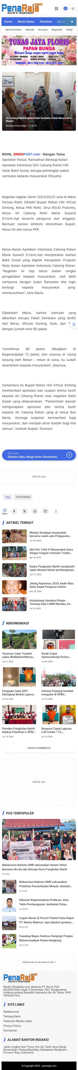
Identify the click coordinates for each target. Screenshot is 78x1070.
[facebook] (14, 511)
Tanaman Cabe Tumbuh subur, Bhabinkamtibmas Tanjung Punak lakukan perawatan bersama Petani (19, 655)
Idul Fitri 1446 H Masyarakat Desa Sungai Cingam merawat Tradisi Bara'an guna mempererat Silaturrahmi (51, 551)
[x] (24, 511)
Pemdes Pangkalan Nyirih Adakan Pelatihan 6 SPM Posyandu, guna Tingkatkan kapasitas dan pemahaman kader (18, 730)
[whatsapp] (35, 511)
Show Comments (39, 748)
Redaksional (11, 1011)
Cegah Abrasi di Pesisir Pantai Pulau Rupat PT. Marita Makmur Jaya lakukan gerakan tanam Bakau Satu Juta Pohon (46, 920)
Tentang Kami (12, 1016)
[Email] (45, 511)
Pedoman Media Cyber (17, 1021)
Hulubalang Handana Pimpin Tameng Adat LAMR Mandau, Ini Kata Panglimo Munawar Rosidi (50, 602)
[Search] (56, 8)
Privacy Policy (12, 1025)
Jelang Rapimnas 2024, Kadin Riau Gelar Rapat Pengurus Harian (51, 585)
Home (8, 21)
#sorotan (43, 29)
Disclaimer (10, 1030)
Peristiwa (46, 21)
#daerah (29, 29)
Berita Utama (26, 21)
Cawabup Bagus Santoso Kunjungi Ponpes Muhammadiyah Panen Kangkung (46, 938)
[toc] (74, 324)
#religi (69, 29)
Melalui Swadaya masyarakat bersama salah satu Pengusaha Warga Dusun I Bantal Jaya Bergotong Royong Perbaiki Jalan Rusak (51, 534)
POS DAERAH (23, 497)
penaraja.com (49, 1065)
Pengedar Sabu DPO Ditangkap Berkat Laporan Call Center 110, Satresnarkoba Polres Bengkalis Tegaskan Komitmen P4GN (18, 692)
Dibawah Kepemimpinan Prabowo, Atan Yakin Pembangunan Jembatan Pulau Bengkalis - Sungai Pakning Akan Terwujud (46, 902)
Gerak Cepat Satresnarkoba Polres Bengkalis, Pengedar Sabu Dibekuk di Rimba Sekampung (57, 655)
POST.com (26, 154)
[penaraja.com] (22, 8)
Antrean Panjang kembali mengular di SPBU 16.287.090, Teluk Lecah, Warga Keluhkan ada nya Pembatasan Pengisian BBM (57, 692)
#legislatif (56, 29)
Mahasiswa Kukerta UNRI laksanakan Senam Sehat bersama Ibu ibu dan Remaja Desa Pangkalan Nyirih (34, 867)
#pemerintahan (13, 29)
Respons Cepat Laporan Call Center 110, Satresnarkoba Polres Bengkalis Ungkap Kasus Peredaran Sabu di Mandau (58, 730)
